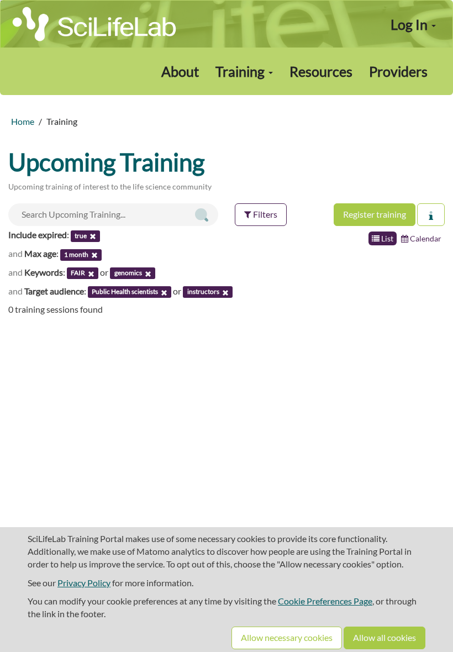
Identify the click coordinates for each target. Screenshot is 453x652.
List (386, 238)
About (180, 71)
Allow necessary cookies (287, 637)
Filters (264, 214)
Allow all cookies (384, 637)
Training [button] (241, 71)
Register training (374, 214)
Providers (398, 71)
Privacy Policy (83, 582)
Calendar (424, 238)
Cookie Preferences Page (325, 601)
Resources (320, 71)
